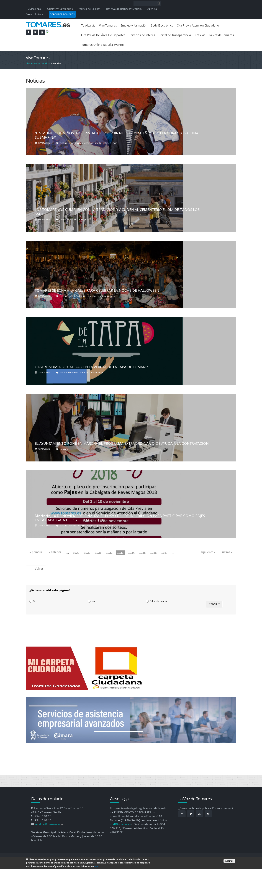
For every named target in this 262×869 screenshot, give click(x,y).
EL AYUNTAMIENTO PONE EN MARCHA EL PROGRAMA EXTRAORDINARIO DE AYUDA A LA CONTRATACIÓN (122, 443)
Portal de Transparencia (175, 35)
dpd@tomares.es (121, 824)
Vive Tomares (108, 25)
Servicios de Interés (142, 35)
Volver (39, 569)
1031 (98, 552)
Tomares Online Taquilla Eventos (102, 45)
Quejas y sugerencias (60, 8)
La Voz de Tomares (221, 35)
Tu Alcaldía (88, 25)
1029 (76, 552)
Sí (34, 601)
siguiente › (208, 552)
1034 (131, 552)
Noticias (199, 35)
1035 (142, 552)
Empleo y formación (133, 25)
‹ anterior (55, 552)
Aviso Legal (35, 8)
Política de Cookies (89, 8)
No (93, 601)
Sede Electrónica (162, 25)
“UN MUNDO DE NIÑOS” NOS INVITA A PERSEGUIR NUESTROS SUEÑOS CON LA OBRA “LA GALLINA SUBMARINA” (116, 135)
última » (227, 552)
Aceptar (229, 861)
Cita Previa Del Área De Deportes (103, 35)
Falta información (159, 601)
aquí (96, 866)
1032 (109, 552)
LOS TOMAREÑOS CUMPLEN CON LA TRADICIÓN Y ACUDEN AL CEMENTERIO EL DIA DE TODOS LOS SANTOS (117, 211)
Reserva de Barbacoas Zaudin (124, 8)
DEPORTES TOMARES (62, 14)
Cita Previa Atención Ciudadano (198, 25)
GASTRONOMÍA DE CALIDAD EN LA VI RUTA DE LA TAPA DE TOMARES (92, 366)
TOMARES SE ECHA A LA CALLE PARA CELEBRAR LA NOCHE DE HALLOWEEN (97, 290)
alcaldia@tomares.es (49, 824)
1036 (153, 552)
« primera (35, 552)
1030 (87, 552)
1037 (164, 552)
